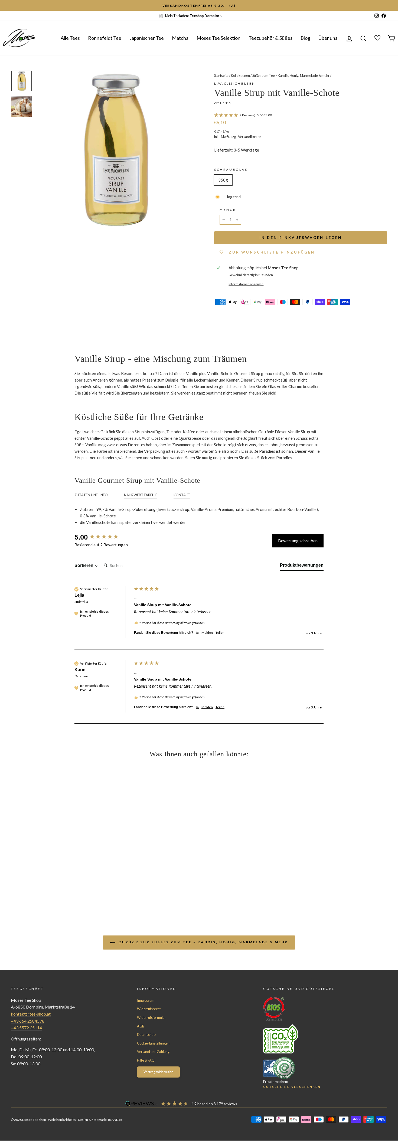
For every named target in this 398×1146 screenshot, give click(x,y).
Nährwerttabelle (140, 495)
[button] (300, 115)
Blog (305, 38)
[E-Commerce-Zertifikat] (315, 1068)
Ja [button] (197, 633)
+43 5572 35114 (26, 1027)
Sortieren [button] (84, 565)
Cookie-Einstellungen (153, 1043)
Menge (228, 210)
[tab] (302, 566)
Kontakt (182, 495)
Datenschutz (146, 1034)
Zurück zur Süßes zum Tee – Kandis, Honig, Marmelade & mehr (203, 942)
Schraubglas (231, 170)
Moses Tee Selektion (218, 38)
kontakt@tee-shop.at (31, 1013)
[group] (102, 537)
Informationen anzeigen (246, 284)
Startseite (221, 75)
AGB (140, 1026)
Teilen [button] (220, 633)
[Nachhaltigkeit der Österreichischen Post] (315, 1038)
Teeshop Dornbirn (204, 16)
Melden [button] (207, 633)
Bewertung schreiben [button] (298, 540)
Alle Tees (70, 38)
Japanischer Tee (146, 38)
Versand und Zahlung (153, 1051)
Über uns (327, 38)
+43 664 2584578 (27, 1020)
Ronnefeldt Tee (104, 38)
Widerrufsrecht (149, 1009)
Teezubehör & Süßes (270, 38)
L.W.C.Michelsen (235, 83)
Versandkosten (249, 136)
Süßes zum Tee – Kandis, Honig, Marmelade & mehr (291, 75)
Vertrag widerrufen (158, 1072)
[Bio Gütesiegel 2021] (315, 1009)
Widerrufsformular (151, 1017)
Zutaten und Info (91, 495)
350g (223, 180)
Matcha (180, 38)
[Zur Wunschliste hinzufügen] (6, 6)
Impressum (145, 1000)
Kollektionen (240, 75)
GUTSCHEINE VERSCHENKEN (292, 1086)
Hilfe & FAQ (146, 1060)
